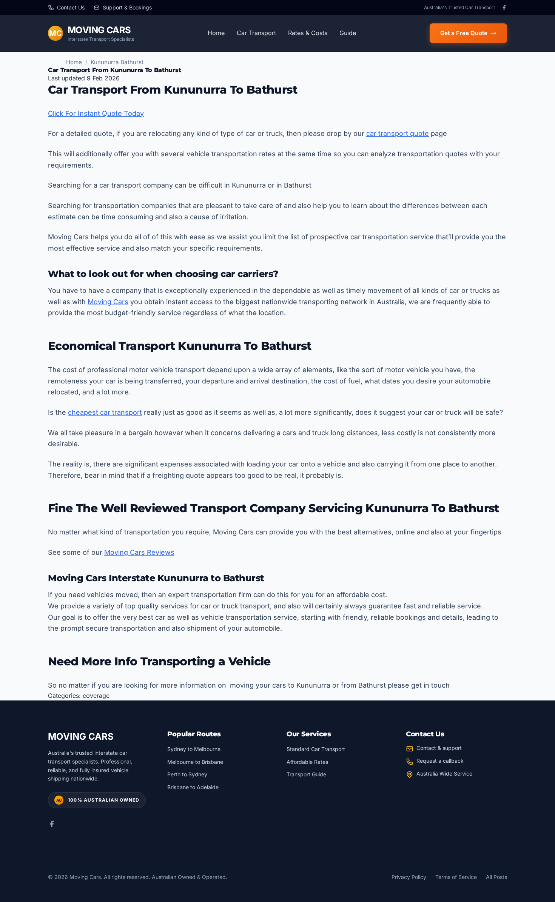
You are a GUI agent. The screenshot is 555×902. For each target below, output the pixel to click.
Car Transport (256, 33)
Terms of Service (456, 877)
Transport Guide (306, 774)
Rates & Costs (307, 33)
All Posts (496, 877)
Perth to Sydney (187, 774)
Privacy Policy (409, 877)
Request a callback (440, 760)
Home (216, 33)
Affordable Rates (307, 762)
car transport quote (397, 133)
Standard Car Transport (316, 749)
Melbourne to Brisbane (195, 762)
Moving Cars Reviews (139, 552)
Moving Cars (108, 302)
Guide (347, 33)
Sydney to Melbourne (193, 749)
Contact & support (439, 748)
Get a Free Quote (463, 33)
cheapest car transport (105, 412)
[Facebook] (504, 8)
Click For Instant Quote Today (96, 113)
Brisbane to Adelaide (193, 787)
